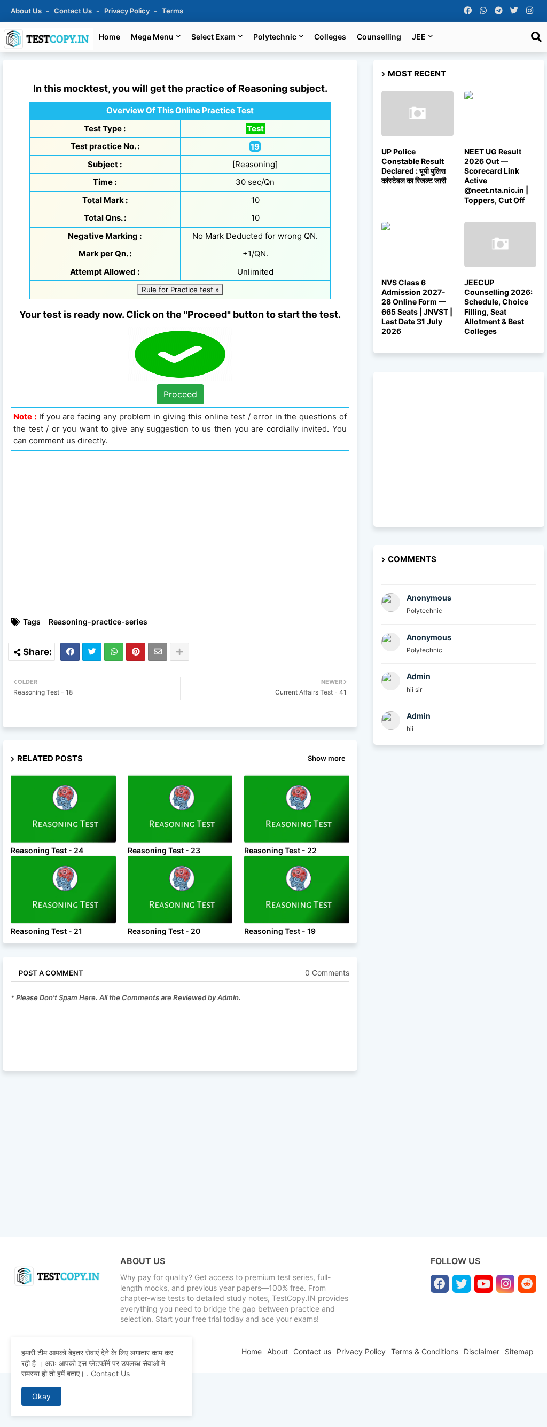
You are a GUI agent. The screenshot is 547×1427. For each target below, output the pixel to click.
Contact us (73, 10)
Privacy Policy (127, 10)
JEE (419, 36)
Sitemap (519, 1351)
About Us (27, 10)
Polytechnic (274, 36)
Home (109, 36)
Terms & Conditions (424, 1351)
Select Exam (213, 36)
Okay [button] (41, 1396)
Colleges (330, 36)
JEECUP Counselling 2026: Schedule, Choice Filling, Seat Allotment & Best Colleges (498, 307)
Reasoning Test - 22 (280, 850)
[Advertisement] (185, 534)
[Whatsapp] (113, 652)
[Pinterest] (135, 652)
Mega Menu (152, 36)
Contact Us (110, 1373)
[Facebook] (70, 652)
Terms (172, 10)
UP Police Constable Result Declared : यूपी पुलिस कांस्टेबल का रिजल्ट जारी (413, 166)
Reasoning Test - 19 (280, 930)
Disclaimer (481, 1351)
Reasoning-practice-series (98, 621)
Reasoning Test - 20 (164, 930)
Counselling (379, 36)
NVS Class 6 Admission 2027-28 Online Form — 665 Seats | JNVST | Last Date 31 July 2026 (416, 307)
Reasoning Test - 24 (47, 850)
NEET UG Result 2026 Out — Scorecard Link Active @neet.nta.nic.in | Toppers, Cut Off (496, 176)
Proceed (180, 394)
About (277, 1351)
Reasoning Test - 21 (46, 930)
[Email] (157, 652)
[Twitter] (91, 652)
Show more (327, 758)
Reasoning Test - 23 (164, 850)
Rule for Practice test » (180, 289)
